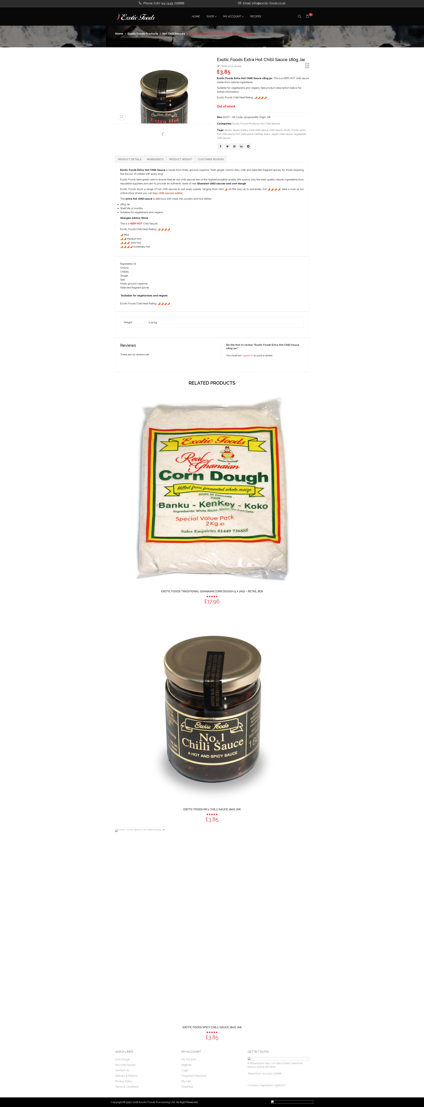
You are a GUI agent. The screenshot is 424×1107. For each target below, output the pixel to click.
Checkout (187, 1086)
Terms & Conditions (127, 1086)
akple (236, 130)
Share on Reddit (248, 146)
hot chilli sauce (245, 134)
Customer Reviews (211, 159)
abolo (228, 130)
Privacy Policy (123, 1081)
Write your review (231, 66)
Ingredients (155, 159)
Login (184, 1070)
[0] (307, 16)
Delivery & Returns (126, 1075)
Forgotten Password (193, 1075)
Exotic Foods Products (143, 33)
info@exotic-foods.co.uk (268, 3)
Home (119, 33)
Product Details (129, 159)
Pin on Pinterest (234, 146)
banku (244, 130)
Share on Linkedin (241, 146)
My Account (188, 1059)
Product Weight (180, 159)
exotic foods (291, 130)
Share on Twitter (227, 146)
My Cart (186, 1081)
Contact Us (122, 1070)
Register (186, 1064)
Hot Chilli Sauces (173, 33)
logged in (247, 355)
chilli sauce (275, 130)
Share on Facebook (220, 146)
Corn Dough (122, 1059)
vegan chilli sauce (281, 134)
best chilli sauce (258, 130)
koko (267, 134)
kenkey (259, 134)
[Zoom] (121, 117)
